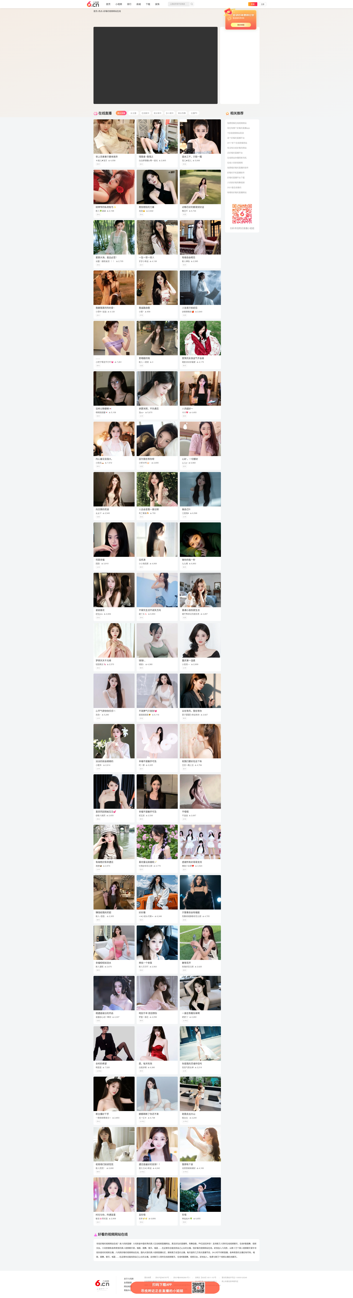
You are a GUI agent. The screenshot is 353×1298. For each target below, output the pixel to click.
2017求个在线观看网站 (237, 142)
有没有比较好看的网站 (237, 147)
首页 (108, 4)
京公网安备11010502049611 (206, 1281)
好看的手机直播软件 (236, 172)
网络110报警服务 (150, 1285)
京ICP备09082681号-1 (181, 1277)
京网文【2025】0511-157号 (205, 1277)
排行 (129, 4)
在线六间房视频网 (235, 162)
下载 (148, 4)
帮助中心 (128, 1290)
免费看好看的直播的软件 (237, 167)
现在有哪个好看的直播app (238, 128)
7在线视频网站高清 (235, 132)
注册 (262, 4)
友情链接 (128, 1282)
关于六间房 (129, 1279)
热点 (100, 11)
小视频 (118, 4)
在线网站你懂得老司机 (237, 157)
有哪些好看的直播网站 (237, 192)
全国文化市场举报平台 (181, 1285)
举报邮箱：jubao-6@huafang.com (208, 1285)
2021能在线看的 (234, 187)
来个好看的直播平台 (236, 137)
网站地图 (128, 1286)
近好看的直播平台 (235, 152)
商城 (138, 4)
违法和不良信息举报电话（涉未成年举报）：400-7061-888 (165, 1289)
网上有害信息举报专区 (230, 1281)
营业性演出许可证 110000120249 (234, 1277)
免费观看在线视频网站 (237, 123)
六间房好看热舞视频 (236, 182)
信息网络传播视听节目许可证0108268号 (159, 1281)
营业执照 (147, 1277)
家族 (157, 4)
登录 (253, 4)
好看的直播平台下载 (236, 177)
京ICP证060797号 (162, 1277)
